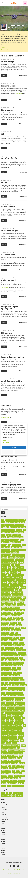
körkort (11, 622)
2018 (3, 837)
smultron (17, 720)
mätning (21, 657)
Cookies (5, 869)
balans (3, 535)
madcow (14, 647)
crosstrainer (12, 552)
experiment (4, 567)
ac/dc (24, 520)
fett (17, 567)
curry (17, 552)
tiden (19, 745)
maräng (8, 655)
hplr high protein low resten (8, 597)
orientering (8, 685)
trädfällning (4, 750)
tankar (21, 740)
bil (8, 542)
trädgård (10, 750)
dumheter (14, 562)
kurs (16, 632)
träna (9, 753)
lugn (6, 647)
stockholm (9, 728)
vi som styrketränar (6, 778)
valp (3, 768)
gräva (21, 585)
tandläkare (16, 740)
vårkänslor (4, 770)
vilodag (13, 780)
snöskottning (4, 723)
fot (21, 577)
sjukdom (21, 715)
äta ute (13, 530)
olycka (10, 683)
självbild (9, 715)
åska (9, 530)
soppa (9, 725)
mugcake (15, 673)
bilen (11, 542)
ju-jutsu (6, 605)
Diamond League (8, 86)
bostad (12, 547)
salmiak (11, 713)
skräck (19, 718)
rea (14, 705)
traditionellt (16, 750)
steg (24, 725)
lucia (3, 647)
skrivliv (3, 720)
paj (19, 688)
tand (7, 740)
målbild (18, 650)
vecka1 (9, 773)
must (8, 675)
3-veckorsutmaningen (10, 520)
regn (8, 708)
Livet (13, 795)
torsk (18, 748)
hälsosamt (4, 592)
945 (20, 520)
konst (22, 620)
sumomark (8, 738)
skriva (23, 718)
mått (3, 660)
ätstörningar (19, 530)
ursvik (19, 760)
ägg (14, 522)
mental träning (15, 660)
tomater (9, 748)
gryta (16, 590)
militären (15, 662)
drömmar (17, 560)
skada (3, 718)
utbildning (4, 763)
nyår (8, 680)
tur (20, 758)
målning (3, 652)
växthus (23, 770)
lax (20, 637)
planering (8, 698)
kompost (4, 620)
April (3, 814)
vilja (9, 780)
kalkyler (23, 605)
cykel (13, 555)
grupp (3, 590)
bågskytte (16, 532)
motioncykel (4, 670)
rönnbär (13, 710)
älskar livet (21, 525)
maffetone (20, 647)
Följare (8, 50)
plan (23, 695)
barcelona (14, 535)
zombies (18, 785)
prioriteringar (4, 700)
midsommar (9, 662)
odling (6, 683)
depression (4, 557)
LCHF (3, 640)
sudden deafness (13, 735)
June (3, 809)
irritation (3, 602)
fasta (13, 567)
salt (15, 713)
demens (22, 555)
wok (13, 785)
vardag (13, 768)
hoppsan (14, 595)
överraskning (23, 685)
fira (17, 570)
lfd (22, 640)
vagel (9, 765)
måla (14, 650)
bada (11, 532)
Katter (3, 795)
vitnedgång (20, 783)
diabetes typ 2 (11, 557)
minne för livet (11, 665)
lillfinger (6, 642)
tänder (10, 740)
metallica (22, 660)
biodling (18, 542)
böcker (23, 545)
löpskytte (17, 645)
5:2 (17, 520)
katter (16, 610)
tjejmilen (23, 745)
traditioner (22, 750)
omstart (15, 683)
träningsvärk (4, 755)
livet (11, 642)
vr (5, 785)
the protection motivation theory (9, 745)
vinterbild (4, 783)
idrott (24, 597)
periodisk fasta (12, 693)
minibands (4, 665)
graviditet (8, 587)
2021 (3, 830)
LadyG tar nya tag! (16, 25)
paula (23, 690)
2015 (3, 843)
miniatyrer (21, 662)
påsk (11, 690)
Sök (3, 512)
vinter (23, 780)
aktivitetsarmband (21, 522)
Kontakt (10, 873)
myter (18, 675)
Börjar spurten (7, 110)
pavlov (3, 693)
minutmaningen (19, 665)
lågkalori (18, 635)
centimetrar (22, 550)
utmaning (16, 763)
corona (6, 552)
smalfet (12, 720)
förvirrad (18, 577)
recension (18, 705)
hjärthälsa (4, 595)
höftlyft (9, 595)
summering (20, 735)
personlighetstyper (6, 695)
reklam (16, 708)
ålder (3, 525)
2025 (3, 821)
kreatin (12, 627)
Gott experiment (8, 280)
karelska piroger (15, 607)
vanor (6, 768)
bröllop (12, 550)
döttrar (7, 560)
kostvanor (4, 627)
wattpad (9, 785)
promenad (11, 700)
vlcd (2, 785)
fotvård (7, 580)
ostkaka (17, 685)
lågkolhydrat (4, 637)
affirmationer (9, 522)
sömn (21, 723)
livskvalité (15, 642)
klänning (16, 612)
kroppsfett (23, 627)
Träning (13, 753)
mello (9, 660)
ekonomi (8, 565)
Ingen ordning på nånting (12, 357)
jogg (3, 605)
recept (23, 705)
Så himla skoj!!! (7, 61)
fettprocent (4, 570)
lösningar (23, 645)
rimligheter (22, 708)
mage (3, 650)
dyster (3, 565)
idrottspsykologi (5, 600)
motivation (18, 670)
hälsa (20, 590)
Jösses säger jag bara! (11, 484)
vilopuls (18, 780)
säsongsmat (20, 713)
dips (17, 557)
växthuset (4, 773)
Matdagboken (8, 657)
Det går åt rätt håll (9, 158)
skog (12, 718)
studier (10, 733)
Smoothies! (6, 405)
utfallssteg (10, 763)
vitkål (16, 783)
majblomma (8, 650)
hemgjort (13, 592)
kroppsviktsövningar (15, 630)
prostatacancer (18, 700)
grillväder (17, 587)
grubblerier (22, 587)
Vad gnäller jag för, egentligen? (9, 307)
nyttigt (17, 680)
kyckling (13, 635)
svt (16, 738)
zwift (22, 785)
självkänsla (14, 715)
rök (9, 710)
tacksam (20, 738)
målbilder (23, 650)
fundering (23, 580)
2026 (3, 802)
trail (6, 753)
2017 (3, 839)
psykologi (17, 703)
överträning (4, 688)
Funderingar (16, 793)
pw (2, 705)
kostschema (12, 625)
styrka (15, 733)
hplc (22, 595)
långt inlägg (16, 637)
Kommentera (23, 75)
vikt (20, 778)
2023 (3, 826)
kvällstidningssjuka (6, 635)
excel (12, 565)
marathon (14, 655)
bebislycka (4, 540)
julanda (14, 605)
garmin (15, 582)
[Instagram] (10, 866)
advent (3, 522)
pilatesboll (18, 695)
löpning (8, 645)
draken (12, 560)
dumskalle (20, 562)
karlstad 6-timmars (6, 610)
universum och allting (6, 760)
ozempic (15, 688)
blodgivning (4, 545)
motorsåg (4, 673)
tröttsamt (14, 758)
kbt (19, 610)
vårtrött (18, 770)
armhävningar (18, 527)
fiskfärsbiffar (22, 570)
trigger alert (4, 758)
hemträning (19, 592)
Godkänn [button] (14, 447)
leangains (14, 640)
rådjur (10, 705)
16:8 (3, 520)
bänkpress (8, 535)
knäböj (12, 615)
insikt (11, 600)
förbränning (14, 575)
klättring (21, 612)
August (4, 804)
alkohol (15, 525)
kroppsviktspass (5, 632)
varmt (13, 770)
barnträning (10, 537)
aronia (24, 527)
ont (23, 683)
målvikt (15, 652)
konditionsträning (11, 620)
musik (20, 673)
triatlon (20, 755)
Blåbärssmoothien (5, 417)
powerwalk (22, 698)
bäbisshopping (5, 532)
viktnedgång (4, 780)
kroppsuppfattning (6, 630)
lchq (10, 640)
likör (3, 642)
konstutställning (5, 622)
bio (14, 542)
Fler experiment (8, 255)
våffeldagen (4, 765)
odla (3, 683)
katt (12, 610)
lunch (10, 647)
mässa (24, 655)
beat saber (16, 537)
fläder (7, 572)
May (3, 812)
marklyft (19, 655)
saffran (6, 713)
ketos (3, 612)
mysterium (12, 675)
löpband (3, 645)
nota (22, 678)
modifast (9, 668)
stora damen (4, 730)
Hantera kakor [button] (20, 452)
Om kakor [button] (7, 452)
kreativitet (17, 627)
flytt (16, 572)
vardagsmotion (20, 768)
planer (3, 698)
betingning (4, 542)
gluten (7, 585)
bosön (8, 547)
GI (18, 582)
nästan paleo (5, 678)
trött (9, 758)
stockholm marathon (17, 728)
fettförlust (21, 567)
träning (3, 793)
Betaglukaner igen (9, 456)
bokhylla (3, 547)
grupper (7, 590)
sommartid (16, 723)
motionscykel (11, 670)
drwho (22, 560)
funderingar (4, 582)
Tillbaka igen (6, 333)
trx (17, 758)
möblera (3, 668)
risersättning (4, 710)
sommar (11, 723)
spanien (14, 725)
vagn (13, 765)
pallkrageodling (5, 690)
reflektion (4, 708)
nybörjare (12, 680)
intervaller (22, 600)
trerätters (16, 755)
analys (3, 527)
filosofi (9, 570)
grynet (12, 590)
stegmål (3, 728)
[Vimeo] (17, 866)
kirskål (7, 612)
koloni (14, 617)
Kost (4, 471)
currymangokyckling (6, 555)
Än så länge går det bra (11, 381)
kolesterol (9, 471)
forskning (8, 577)
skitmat (7, 718)
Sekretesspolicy (12, 869)
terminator (8, 743)
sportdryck (19, 725)
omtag (20, 683)
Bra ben (4, 182)
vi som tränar (15, 778)
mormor (14, 668)
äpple (7, 527)
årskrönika (4, 530)
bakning (21, 532)
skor (15, 718)
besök (21, 540)
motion (18, 668)
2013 (3, 848)
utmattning (21, 763)
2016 (3, 841)
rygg (3, 713)
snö (21, 720)
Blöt (2, 134)
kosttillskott (18, 625)
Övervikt (10, 688)
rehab (12, 708)
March (3, 817)
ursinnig (14, 760)
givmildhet (23, 582)
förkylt (3, 577)
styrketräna (20, 733)
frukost (17, 580)
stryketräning (5, 733)
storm (10, 730)
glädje (3, 585)
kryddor (12, 632)
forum (13, 577)
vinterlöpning (10, 783)
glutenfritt (12, 585)
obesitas (22, 680)
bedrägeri (10, 540)
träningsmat (19, 753)
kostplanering (5, 625)
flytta (19, 572)
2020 (3, 832)
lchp (7, 640)
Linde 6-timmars (8, 206)
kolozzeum (19, 617)
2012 (3, 850)
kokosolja (4, 617)
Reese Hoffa (19, 93)
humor (17, 597)
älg (11, 525)
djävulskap (21, 557)
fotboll (3, 580)
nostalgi (17, 678)
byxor (17, 550)
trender (10, 755)
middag (3, 662)
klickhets (4, 615)
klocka (8, 615)
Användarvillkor (21, 869)
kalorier (8, 607)
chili (2, 552)
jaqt (22, 602)
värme (9, 770)
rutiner (22, 710)
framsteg (13, 580)
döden (3, 560)
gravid (3, 587)
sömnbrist (4, 725)
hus (21, 597)
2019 (3, 835)
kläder (11, 612)
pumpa (22, 703)
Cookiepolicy (5, 440)
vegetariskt (4, 775)
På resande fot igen (9, 230)
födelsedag (4, 575)
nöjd (13, 678)
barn (19, 535)
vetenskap (10, 775)
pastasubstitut (17, 690)
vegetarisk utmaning (16, 773)
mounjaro (9, 673)
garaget (10, 582)
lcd (23, 637)
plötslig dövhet (15, 698)
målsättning (9, 652)
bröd (9, 550)
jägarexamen (10, 602)
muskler (3, 675)
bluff (20, 545)
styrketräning (5, 735)
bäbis (24, 530)
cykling (17, 555)
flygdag (11, 572)
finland (13, 570)
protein (3, 703)
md (6, 660)
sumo (3, 738)
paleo (23, 688)
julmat (18, 605)
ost (13, 685)
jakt (15, 602)
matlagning (15, 657)
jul (10, 605)
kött (8, 627)
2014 (3, 846)
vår (10, 768)
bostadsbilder (19, 547)
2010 (3, 854)
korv (16, 622)
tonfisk (14, 748)
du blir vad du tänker (6, 562)
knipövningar (19, 615)
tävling (3, 743)
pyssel (5, 705)
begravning (16, 540)
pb (6, 693)
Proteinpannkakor (5, 287)
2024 (3, 823)
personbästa (20, 693)
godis (17, 585)
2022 (3, 828)
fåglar (9, 567)
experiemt (17, 565)
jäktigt (18, 602)
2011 (3, 852)
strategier (15, 730)
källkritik (3, 607)
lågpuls (10, 637)
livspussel (21, 642)
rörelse (18, 710)
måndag (3, 655)
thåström (14, 743)
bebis (21, 537)
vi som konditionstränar (19, 775)
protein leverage (10, 703)
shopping (4, 715)
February (4, 819)
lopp (13, 645)
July (3, 807)
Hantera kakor (16, 873)
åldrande (7, 525)
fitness (3, 572)
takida (3, 740)
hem (9, 592)
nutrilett (3, 680)
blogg (9, 545)
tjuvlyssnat (4, 748)
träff (2, 753)
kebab (23, 610)
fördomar (21, 575)
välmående (21, 765)
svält (13, 738)
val (16, 765)
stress (20, 730)
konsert (18, 620)
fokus (9, 575)
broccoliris (4, 550)
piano (13, 695)
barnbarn (4, 537)
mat (2, 657)
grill (12, 587)
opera (3, 685)
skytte (7, 720)
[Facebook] (14, 866)
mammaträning (21, 652)
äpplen (11, 527)
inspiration (16, 600)
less (19, 640)
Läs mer (3, 47)
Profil (3, 50)
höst (19, 595)
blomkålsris (14, 545)
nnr (10, 678)
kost (19, 622)
